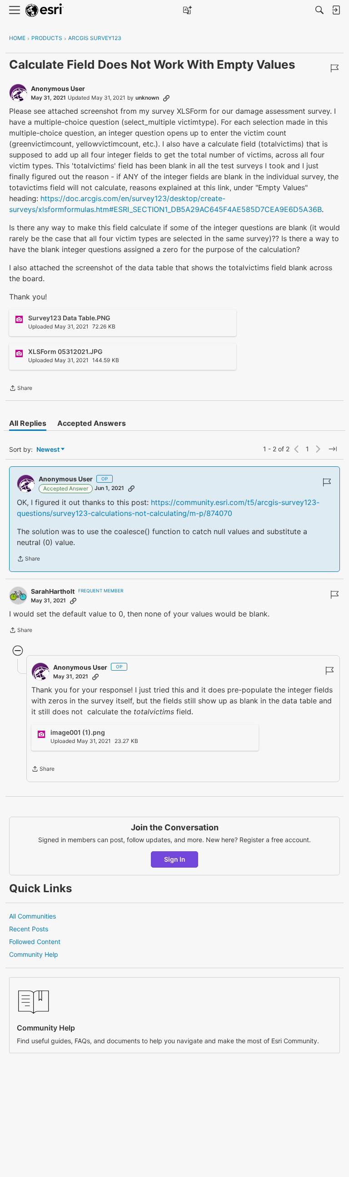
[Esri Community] (44, 10)
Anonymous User (58, 88)
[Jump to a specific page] (332, 449)
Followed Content (34, 941)
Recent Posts (28, 929)
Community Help (33, 954)
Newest (48, 449)
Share (20, 389)
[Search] (319, 10)
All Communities (32, 916)
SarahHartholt (53, 591)
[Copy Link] (166, 98)
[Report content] (334, 68)
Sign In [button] (174, 859)
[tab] (28, 423)
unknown (147, 97)
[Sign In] (336, 10)
